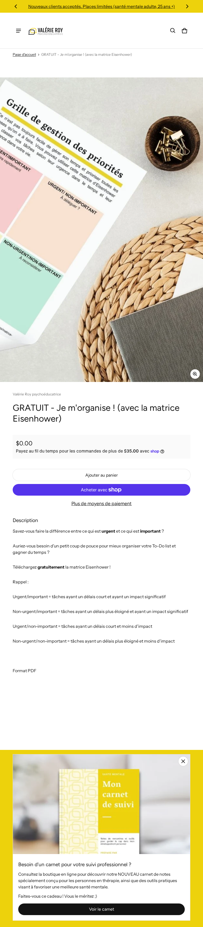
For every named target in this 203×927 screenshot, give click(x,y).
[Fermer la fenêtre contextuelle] (183, 761)
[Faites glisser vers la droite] (187, 6)
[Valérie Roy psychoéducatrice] (45, 30)
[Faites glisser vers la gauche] (16, 6)
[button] (173, 30)
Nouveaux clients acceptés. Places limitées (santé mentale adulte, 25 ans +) (101, 6)
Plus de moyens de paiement (101, 503)
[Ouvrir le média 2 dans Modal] (101, 229)
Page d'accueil (24, 54)
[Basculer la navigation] (18, 30)
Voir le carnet (101, 909)
